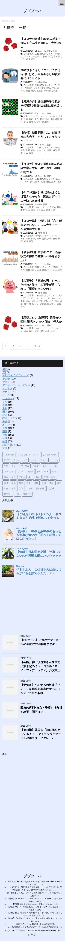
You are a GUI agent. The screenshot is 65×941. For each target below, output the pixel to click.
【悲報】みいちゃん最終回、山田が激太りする (35, 924)
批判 (33, 150)
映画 (42, 119)
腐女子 (32, 122)
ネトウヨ (48, 147)
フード (45, 207)
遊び (48, 210)
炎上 (51, 483)
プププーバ (32, 11)
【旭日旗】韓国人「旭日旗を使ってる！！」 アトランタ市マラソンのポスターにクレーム (41, 734)
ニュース (42, 51)
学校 (31, 477)
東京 (23, 210)
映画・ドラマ (10, 418)
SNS (5, 369)
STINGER (32, 935)
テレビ (43, 460)
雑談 (33, 59)
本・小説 (7, 424)
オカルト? (8, 391)
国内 (49, 51)
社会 (23, 59)
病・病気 (57, 56)
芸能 (4, 438)
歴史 (29, 483)
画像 (4, 431)
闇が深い (48, 90)
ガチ (50, 54)
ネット (55, 236)
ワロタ (21, 471)
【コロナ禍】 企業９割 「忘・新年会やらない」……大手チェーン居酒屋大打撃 (41, 225)
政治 (55, 51)
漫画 (47, 119)
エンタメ (7, 388)
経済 (28, 59)
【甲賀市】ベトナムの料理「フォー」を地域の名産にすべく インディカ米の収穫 (41, 689)
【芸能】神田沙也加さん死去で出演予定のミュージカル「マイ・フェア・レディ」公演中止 (40, 666)
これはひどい (41, 54)
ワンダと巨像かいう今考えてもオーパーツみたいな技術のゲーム (34, 927)
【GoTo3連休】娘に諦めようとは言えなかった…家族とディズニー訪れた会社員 (41, 196)
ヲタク (30, 471)
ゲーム (6, 395)
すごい (32, 116)
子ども (53, 207)
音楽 (4, 448)
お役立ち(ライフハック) (15, 375)
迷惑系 (40, 90)
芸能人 (30, 488)
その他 (6, 378)
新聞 (49, 150)
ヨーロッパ (47, 328)
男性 (53, 88)
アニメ (39, 116)
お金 (25, 116)
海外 (42, 331)
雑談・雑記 (8, 444)
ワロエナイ (26, 56)
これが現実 (28, 54)
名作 (4, 408)
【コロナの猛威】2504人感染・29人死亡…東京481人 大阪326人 (41, 43)
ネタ (55, 116)
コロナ (57, 54)
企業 (33, 238)
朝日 (55, 150)
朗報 (55, 238)
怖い (39, 56)
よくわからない (50, 454)
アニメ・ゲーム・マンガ (16, 385)
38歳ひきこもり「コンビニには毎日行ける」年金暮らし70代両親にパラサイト (41, 74)
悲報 (45, 56)
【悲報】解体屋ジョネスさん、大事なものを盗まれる (35, 904)
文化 (44, 150)
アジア (7, 460)
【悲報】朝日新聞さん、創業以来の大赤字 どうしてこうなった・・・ (40, 136)
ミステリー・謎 (49, 466)
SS (4, 372)
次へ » (37, 346)
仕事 (37, 88)
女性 (37, 119)
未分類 (6, 421)
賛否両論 (41, 210)
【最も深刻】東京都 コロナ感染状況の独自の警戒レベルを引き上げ (41, 256)
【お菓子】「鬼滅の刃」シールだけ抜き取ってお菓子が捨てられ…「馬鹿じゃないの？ (40, 284)
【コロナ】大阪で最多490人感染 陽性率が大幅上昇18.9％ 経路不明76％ (43, 168)
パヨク (57, 147)
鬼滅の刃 (46, 122)
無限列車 (55, 119)
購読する (13, 363)
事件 (4, 405)
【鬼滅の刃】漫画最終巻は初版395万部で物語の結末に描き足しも (41, 105)
